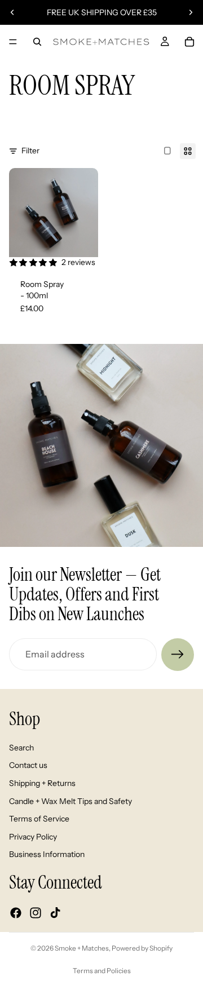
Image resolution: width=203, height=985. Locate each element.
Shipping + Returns (42, 783)
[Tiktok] (55, 913)
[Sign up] (177, 654)
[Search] (37, 41)
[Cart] (189, 41)
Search (21, 747)
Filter (30, 150)
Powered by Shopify (142, 948)
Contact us (28, 765)
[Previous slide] (12, 12)
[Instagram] (35, 913)
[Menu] (13, 42)
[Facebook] (16, 913)
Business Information (47, 854)
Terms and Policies (102, 970)
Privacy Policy (33, 836)
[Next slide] (190, 12)
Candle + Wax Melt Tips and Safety (70, 801)
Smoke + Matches (82, 948)
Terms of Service (39, 819)
